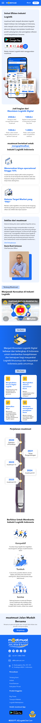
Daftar (36, 3)
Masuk (29, 3)
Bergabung (20, 630)
